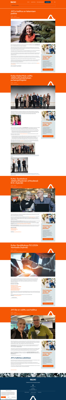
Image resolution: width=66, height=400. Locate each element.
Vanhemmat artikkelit (13, 369)
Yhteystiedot (39, 392)
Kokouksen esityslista (13, 228)
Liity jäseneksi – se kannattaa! (48, 69)
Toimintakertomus (14, 286)
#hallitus (12, 17)
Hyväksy (3, 397)
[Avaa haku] (52, 2)
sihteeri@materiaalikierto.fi (17, 295)
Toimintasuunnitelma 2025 (14, 229)
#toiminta (14, 17)
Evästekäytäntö (6, 398)
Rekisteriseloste (10, 398)
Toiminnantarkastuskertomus (16, 288)
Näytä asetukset (14, 397)
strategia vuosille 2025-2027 (23, 133)
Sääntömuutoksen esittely (15, 289)
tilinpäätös (19, 286)
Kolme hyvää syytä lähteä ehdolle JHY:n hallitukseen (24, 223)
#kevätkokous (21, 251)
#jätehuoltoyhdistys (15, 84)
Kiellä (8, 397)
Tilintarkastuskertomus (14, 287)
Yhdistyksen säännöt (33, 392)
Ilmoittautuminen (14, 297)
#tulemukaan (18, 17)
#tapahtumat (24, 251)
